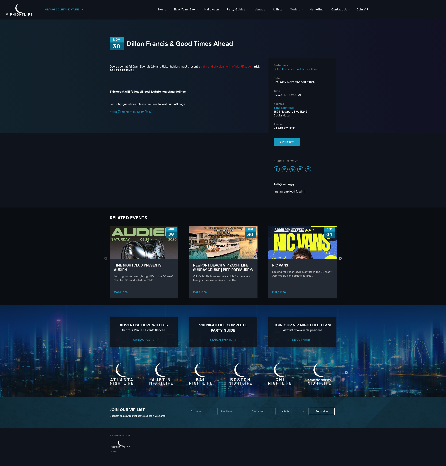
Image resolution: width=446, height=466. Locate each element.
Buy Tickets (287, 141)
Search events (221, 339)
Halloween (211, 9)
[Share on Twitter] (285, 169)
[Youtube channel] (300, 169)
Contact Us (339, 9)
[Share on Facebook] (277, 169)
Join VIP (362, 9)
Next (340, 258)
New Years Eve (184, 9)
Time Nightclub (284, 107)
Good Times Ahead (306, 69)
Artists (277, 9)
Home (162, 9)
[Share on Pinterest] (292, 169)
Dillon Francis (283, 69)
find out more (300, 339)
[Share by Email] (308, 169)
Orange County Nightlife (62, 9)
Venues (260, 9)
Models (295, 9)
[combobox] (292, 411)
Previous (106, 258)
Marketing (316, 9)
